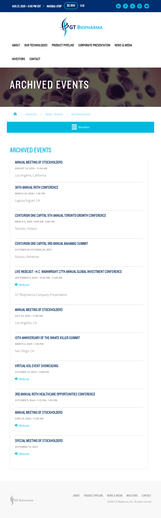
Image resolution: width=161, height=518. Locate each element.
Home (15, 113)
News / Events (54, 114)
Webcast (23, 284)
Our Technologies (36, 45)
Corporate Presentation (94, 45)
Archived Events (81, 114)
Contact (34, 59)
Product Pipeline (63, 45)
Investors (18, 59)
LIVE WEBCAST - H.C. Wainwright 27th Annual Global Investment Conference (68, 272)
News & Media (123, 45)
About (16, 45)
